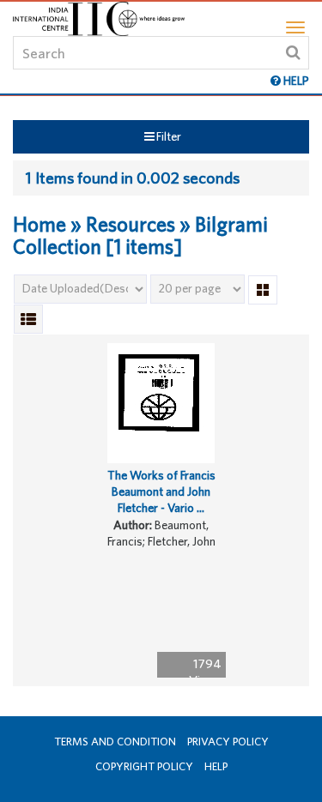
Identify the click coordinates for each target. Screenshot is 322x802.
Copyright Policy (144, 766)
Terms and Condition (115, 741)
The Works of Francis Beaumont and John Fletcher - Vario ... (161, 491)
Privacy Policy (228, 741)
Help (216, 766)
